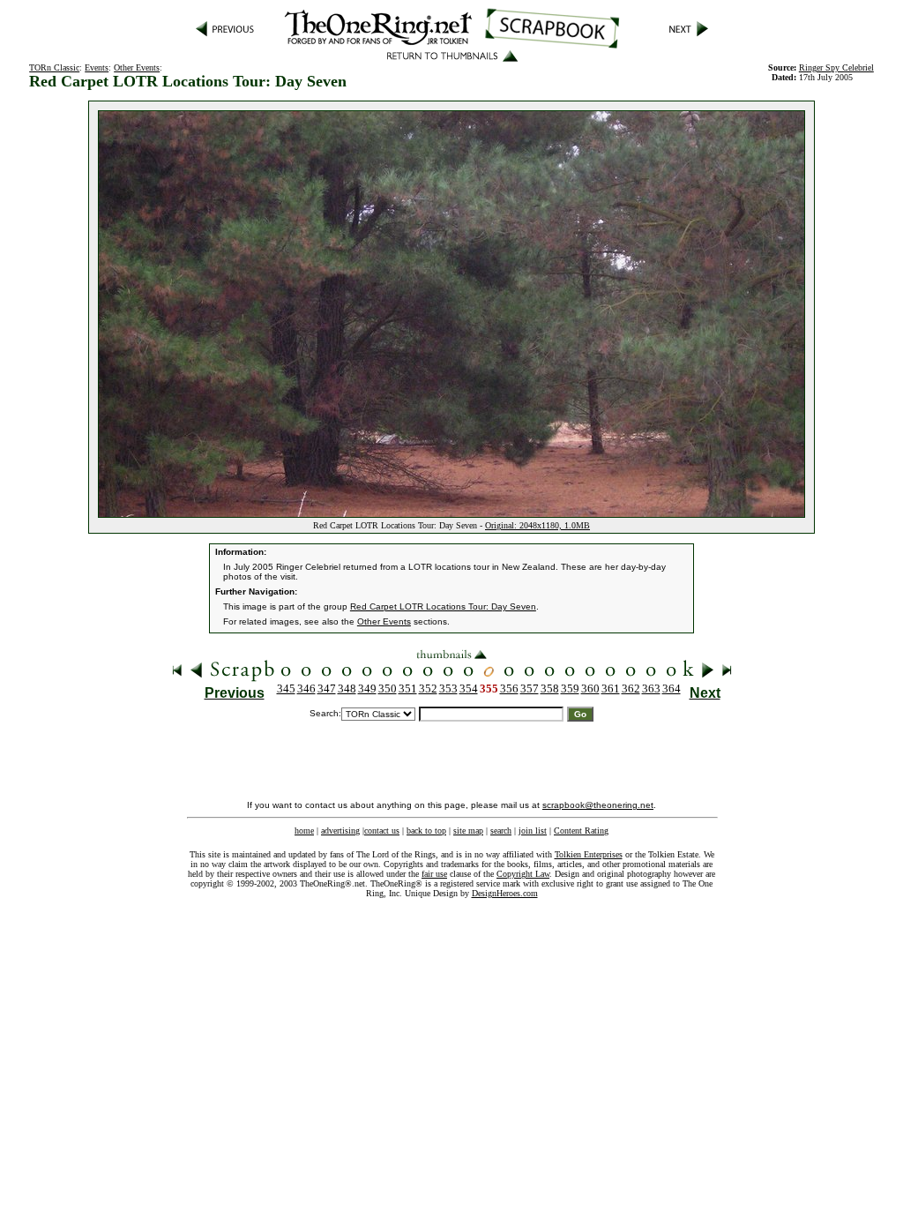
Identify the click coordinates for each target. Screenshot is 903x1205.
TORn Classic (54, 67)
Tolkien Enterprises (589, 854)
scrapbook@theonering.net (597, 805)
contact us (381, 830)
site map (468, 830)
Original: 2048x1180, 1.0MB (537, 525)
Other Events (137, 67)
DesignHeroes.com (505, 893)
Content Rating (581, 830)
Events (96, 67)
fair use (434, 874)
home (304, 830)
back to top (426, 830)
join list (533, 830)
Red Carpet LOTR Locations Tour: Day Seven (443, 606)
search (500, 830)
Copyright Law (522, 874)
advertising (340, 830)
